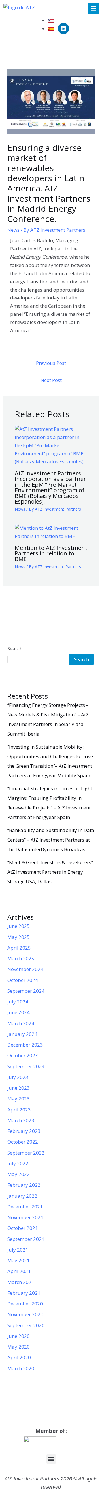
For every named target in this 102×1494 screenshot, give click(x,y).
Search (14, 648)
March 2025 (20, 958)
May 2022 (18, 1174)
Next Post (51, 380)
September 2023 (25, 1066)
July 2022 (17, 1163)
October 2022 (22, 1141)
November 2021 (25, 1217)
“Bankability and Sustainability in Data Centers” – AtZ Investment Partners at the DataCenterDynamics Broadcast (50, 840)
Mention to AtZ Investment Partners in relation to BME (51, 553)
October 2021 (22, 1228)
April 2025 (19, 947)
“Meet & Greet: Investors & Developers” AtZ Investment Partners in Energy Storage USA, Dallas (50, 872)
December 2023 (25, 1044)
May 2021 (18, 1260)
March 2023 (20, 1120)
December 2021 (25, 1206)
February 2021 (24, 1293)
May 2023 (18, 1098)
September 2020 (25, 1325)
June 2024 (18, 1012)
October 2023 (22, 1055)
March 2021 (20, 1282)
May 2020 (18, 1346)
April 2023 (19, 1109)
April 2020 (19, 1357)
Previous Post (51, 363)
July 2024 (17, 1001)
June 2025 (18, 926)
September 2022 (25, 1152)
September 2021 (25, 1239)
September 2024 (25, 991)
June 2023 (18, 1088)
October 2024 (22, 980)
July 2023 (17, 1077)
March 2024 (20, 1023)
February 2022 (24, 1185)
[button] (51, 1459)
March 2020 (20, 1368)
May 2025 (18, 937)
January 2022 (22, 1196)
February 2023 (24, 1131)
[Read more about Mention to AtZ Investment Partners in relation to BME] (51, 531)
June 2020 (18, 1336)
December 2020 (25, 1303)
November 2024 (25, 969)
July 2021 (17, 1249)
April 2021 (19, 1271)
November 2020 (25, 1314)
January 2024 (22, 1034)
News (13, 230)
